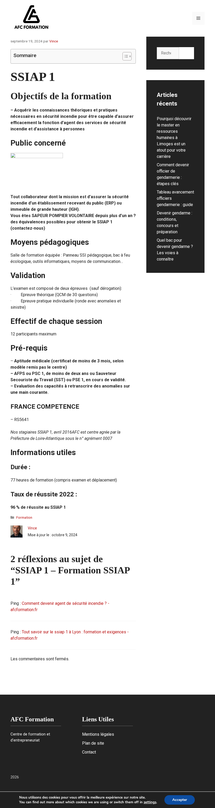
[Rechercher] (186, 53)
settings (150, 802)
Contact (89, 752)
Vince (32, 528)
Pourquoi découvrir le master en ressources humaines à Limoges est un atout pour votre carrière (174, 137)
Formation (24, 517)
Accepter (179, 799)
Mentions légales (98, 734)
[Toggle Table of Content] (124, 56)
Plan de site (93, 743)
